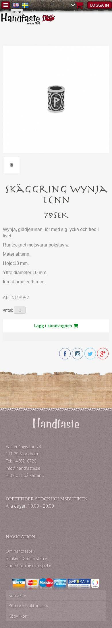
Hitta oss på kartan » (25, 475)
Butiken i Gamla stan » (26, 558)
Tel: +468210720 (21, 461)
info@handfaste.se (23, 468)
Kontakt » (17, 595)
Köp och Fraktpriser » (28, 605)
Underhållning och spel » (28, 565)
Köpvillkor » (19, 616)
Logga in (99, 5)
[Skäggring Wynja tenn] (56, 150)
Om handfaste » (20, 551)
